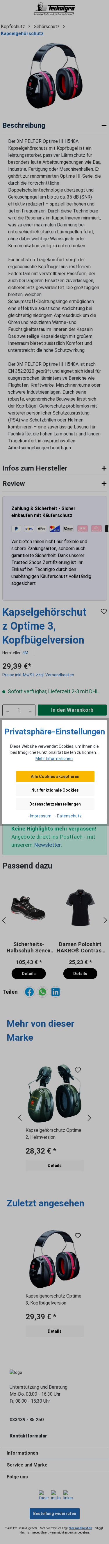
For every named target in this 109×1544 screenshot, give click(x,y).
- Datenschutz (68, 816)
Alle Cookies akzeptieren (55, 776)
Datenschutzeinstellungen (55, 804)
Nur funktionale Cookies (55, 790)
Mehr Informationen (54, 758)
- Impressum (40, 816)
